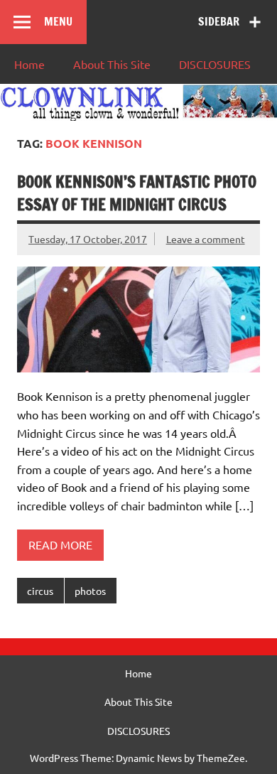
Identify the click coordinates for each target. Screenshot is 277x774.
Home (29, 64)
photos (90, 590)
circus (40, 590)
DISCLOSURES (215, 64)
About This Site (112, 64)
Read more (60, 544)
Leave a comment (205, 238)
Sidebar (218, 21)
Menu (58, 21)
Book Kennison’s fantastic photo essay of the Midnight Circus (136, 193)
